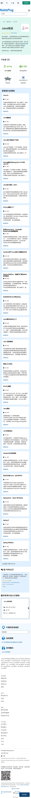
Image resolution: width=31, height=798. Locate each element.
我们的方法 (4, 695)
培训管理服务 (5, 713)
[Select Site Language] (2, 3)
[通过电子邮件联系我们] (18, 3)
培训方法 (4, 684)
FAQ (2, 741)
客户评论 (4, 736)
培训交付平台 (5, 716)
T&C (2, 744)
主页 (4, 21)
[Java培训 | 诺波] (8, 10)
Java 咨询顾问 (6, 652)
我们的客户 (4, 733)
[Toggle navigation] (29, 10)
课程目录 (4, 678)
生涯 (2, 739)
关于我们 (4, 724)
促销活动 (4, 681)
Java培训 (15, 21)
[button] (28, 608)
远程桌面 (25, 44)
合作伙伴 (4, 730)
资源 (2, 687)
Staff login (15, 797)
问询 (2, 698)
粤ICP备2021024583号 (6, 792)
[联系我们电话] (12, 3)
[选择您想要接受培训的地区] (6, 3)
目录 (2, 701)
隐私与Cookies (15, 788)
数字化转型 (4, 710)
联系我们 (24, 795)
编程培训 (9, 21)
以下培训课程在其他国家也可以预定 (12, 642)
